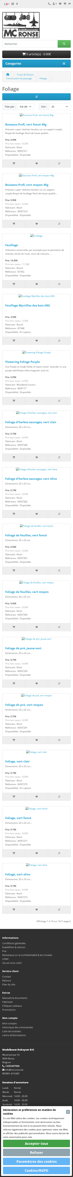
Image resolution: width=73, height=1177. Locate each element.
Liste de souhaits (11, 1031)
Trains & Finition (25, 74)
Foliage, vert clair (17, 761)
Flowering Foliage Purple (22, 362)
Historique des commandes (17, 1027)
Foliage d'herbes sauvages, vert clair (30, 422)
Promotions (9, 1009)
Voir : (44, 106)
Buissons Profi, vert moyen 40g (26, 185)
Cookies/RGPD (36, 1170)
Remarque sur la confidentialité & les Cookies (27, 955)
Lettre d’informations (14, 1035)
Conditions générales (14, 943)
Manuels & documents (14, 998)
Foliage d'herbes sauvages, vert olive (31, 479)
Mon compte (9, 1023)
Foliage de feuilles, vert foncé (26, 535)
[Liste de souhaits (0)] (60, 3)
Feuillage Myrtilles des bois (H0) (27, 305)
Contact (6, 976)
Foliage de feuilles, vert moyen (27, 592)
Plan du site (8, 984)
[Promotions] (17, 3)
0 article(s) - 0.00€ (38, 54)
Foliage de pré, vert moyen (24, 705)
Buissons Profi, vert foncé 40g (25, 124)
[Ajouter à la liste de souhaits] (36, 163)
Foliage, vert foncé (18, 818)
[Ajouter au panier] (13, 163)
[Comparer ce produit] (59, 163)
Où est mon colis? (12, 963)
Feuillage (11, 245)
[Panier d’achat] (64, 3)
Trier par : (10, 106)
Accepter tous (36, 1143)
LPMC (5, 959)
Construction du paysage (19, 78)
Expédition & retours (13, 947)
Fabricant (7, 1002)
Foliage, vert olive (17, 874)
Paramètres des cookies (36, 1161)
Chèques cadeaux (12, 1005)
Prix (4, 951)
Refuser (36, 1152)
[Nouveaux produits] (12, 3)
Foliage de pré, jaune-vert (23, 648)
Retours (6, 980)
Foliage (43, 78)
